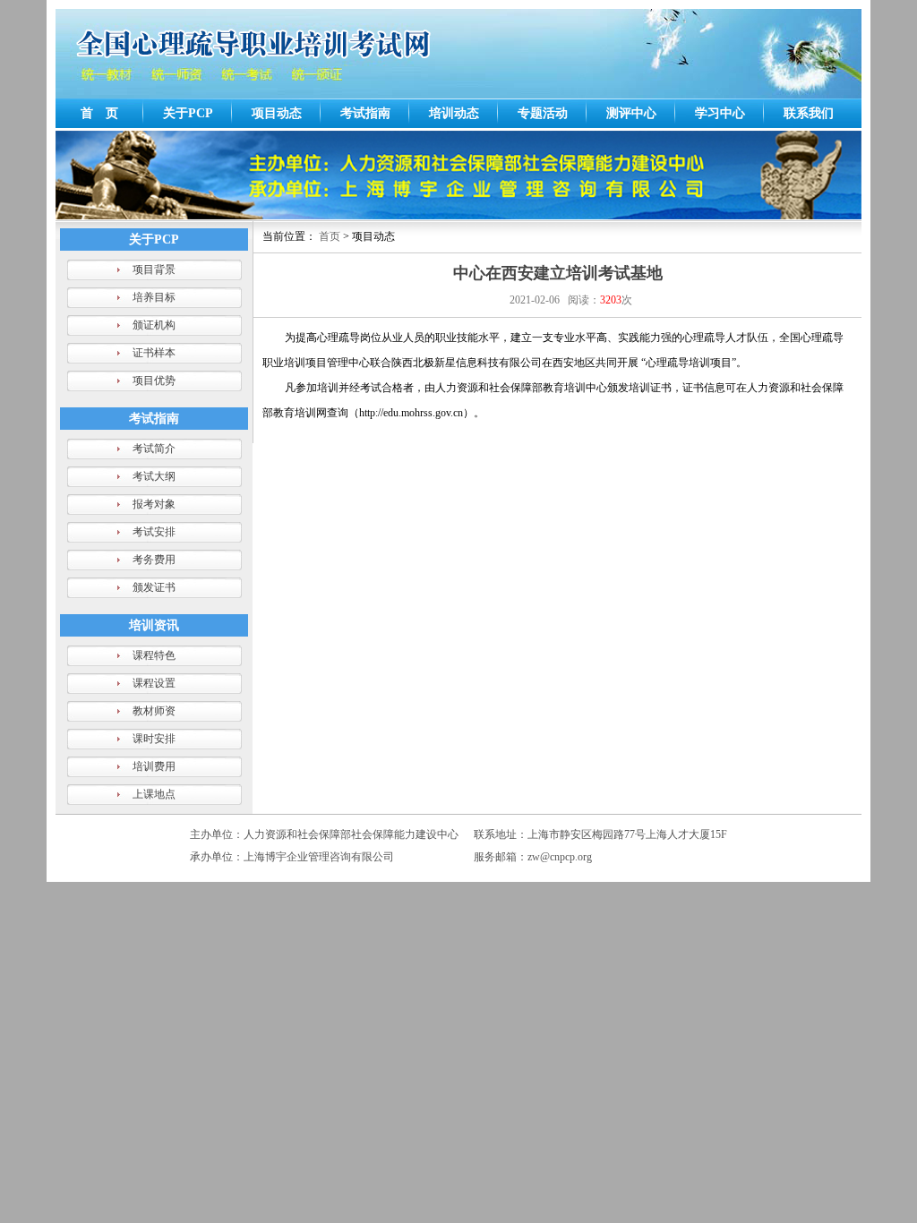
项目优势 (154, 380)
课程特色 (154, 655)
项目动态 (277, 113)
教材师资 (154, 711)
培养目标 (154, 297)
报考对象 (154, 504)
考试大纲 (154, 476)
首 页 (99, 113)
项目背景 (154, 269)
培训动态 (454, 113)
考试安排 (154, 532)
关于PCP (188, 113)
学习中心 (720, 113)
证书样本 (154, 352)
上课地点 (154, 794)
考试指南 (365, 113)
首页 (329, 236)
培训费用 (154, 766)
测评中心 (631, 113)
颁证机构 (154, 325)
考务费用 (154, 559)
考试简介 (154, 448)
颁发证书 (154, 587)
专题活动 (543, 113)
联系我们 (809, 113)
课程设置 (154, 683)
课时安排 (154, 738)
